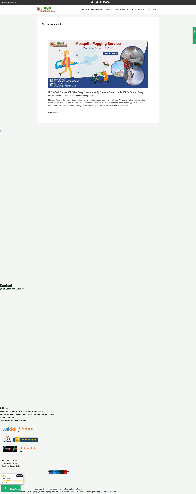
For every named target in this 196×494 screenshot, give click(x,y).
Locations (138, 9)
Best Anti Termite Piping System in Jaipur (26, 492)
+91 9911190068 (100, 2)
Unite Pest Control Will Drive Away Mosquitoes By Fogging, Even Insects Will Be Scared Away (95, 92)
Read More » (53, 113)
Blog (148, 9)
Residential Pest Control (100, 9)
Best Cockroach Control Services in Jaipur (59, 492)
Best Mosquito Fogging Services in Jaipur (92, 492)
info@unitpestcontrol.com (10, 2)
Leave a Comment (55, 96)
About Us (83, 9)
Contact (154, 9)
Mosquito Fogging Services (74, 96)
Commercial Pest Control (122, 9)
